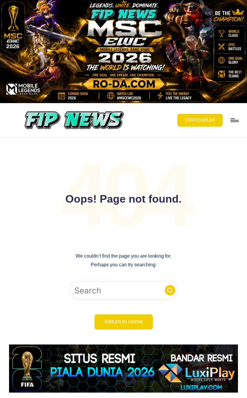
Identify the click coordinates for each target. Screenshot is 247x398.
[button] (200, 120)
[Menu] (234, 120)
